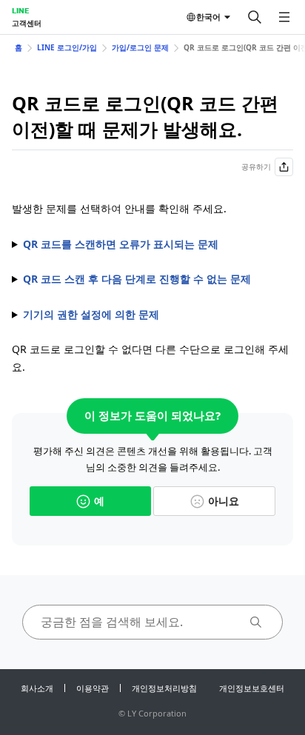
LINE (20, 10)
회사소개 (37, 688)
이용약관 (92, 688)
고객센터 (26, 23)
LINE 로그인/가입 (67, 47)
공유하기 (256, 166)
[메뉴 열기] (284, 17)
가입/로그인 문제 (140, 47)
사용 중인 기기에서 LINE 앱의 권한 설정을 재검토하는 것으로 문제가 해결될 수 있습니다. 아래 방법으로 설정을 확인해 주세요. (151, 315)
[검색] (254, 17)
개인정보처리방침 (164, 688)
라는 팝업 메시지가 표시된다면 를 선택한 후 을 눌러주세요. (152, 280)
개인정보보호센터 (251, 688)
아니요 (223, 501)
